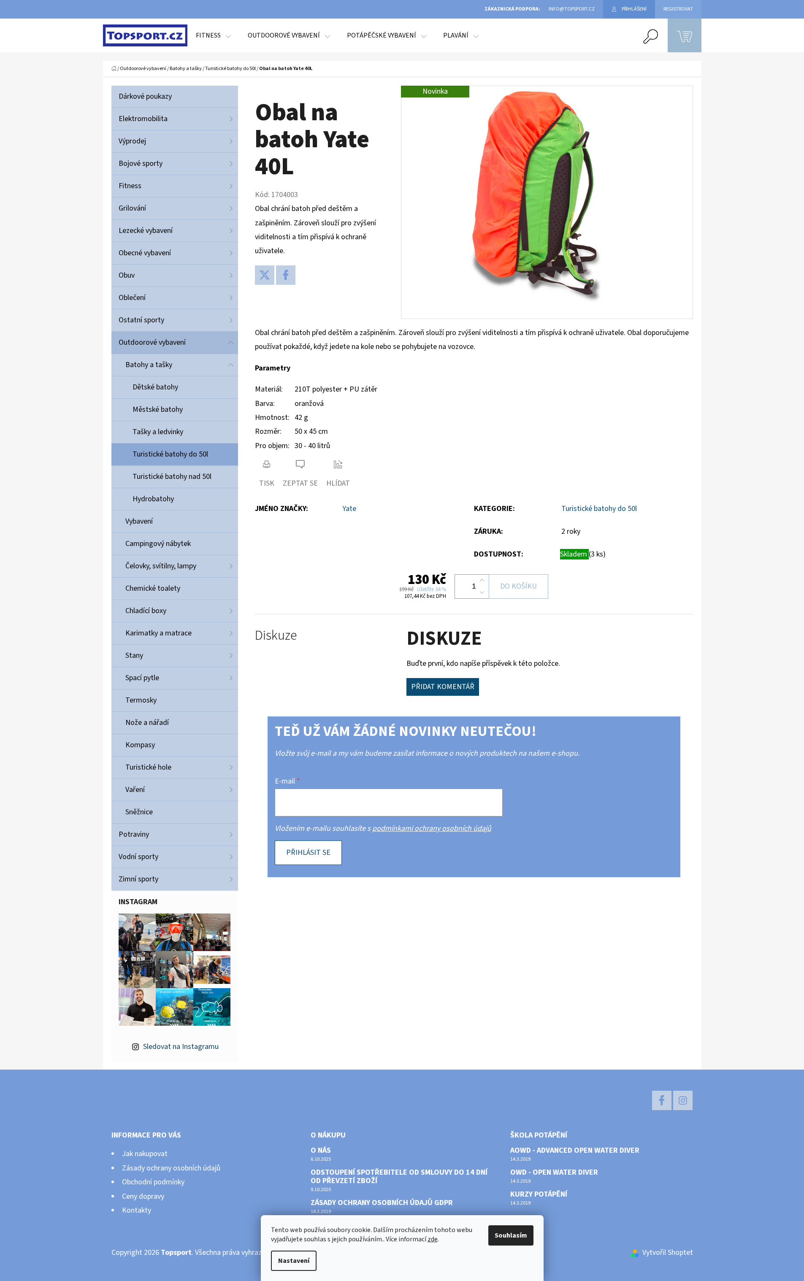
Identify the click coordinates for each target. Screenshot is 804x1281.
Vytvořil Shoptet (667, 1252)
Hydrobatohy (153, 499)
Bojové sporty (140, 163)
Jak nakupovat (145, 1154)
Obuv (127, 275)
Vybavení (139, 521)
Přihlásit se (308, 852)
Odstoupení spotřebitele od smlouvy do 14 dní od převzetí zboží (399, 1176)
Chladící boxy (145, 610)
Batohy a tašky (148, 364)
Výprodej (132, 141)
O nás (321, 1150)
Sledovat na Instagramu (181, 1046)
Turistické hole (148, 767)
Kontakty (136, 1210)
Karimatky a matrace (158, 633)
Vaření (135, 789)
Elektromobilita (143, 119)
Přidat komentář (442, 686)
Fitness (130, 186)
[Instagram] (683, 1100)
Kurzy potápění (538, 1194)
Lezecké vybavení (146, 230)
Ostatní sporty (141, 320)
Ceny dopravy (143, 1196)
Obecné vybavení (145, 253)
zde (433, 1239)
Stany (134, 655)
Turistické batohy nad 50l (172, 476)
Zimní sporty (138, 879)
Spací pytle (142, 678)
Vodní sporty (138, 856)
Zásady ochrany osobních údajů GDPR (382, 1203)
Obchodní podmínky (153, 1182)
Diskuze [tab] (276, 635)
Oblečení (132, 297)
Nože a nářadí (147, 722)
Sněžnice (139, 812)
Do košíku (518, 586)
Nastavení (293, 1260)
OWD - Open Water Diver (554, 1172)
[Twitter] (264, 275)
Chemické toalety (152, 588)
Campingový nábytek (158, 543)
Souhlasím (511, 1235)
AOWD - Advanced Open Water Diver (574, 1150)
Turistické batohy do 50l (170, 454)
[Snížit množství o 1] (482, 592)
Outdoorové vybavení (152, 342)
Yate (349, 508)
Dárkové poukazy (145, 96)
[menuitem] (213, 35)
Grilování (132, 208)
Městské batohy (158, 409)
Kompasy (140, 745)
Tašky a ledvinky (158, 432)
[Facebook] (285, 275)
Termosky (141, 700)
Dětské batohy (155, 387)
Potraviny (134, 834)
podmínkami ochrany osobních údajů (431, 828)
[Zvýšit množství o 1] (482, 580)
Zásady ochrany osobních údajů (171, 1168)
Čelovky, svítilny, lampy (160, 566)
